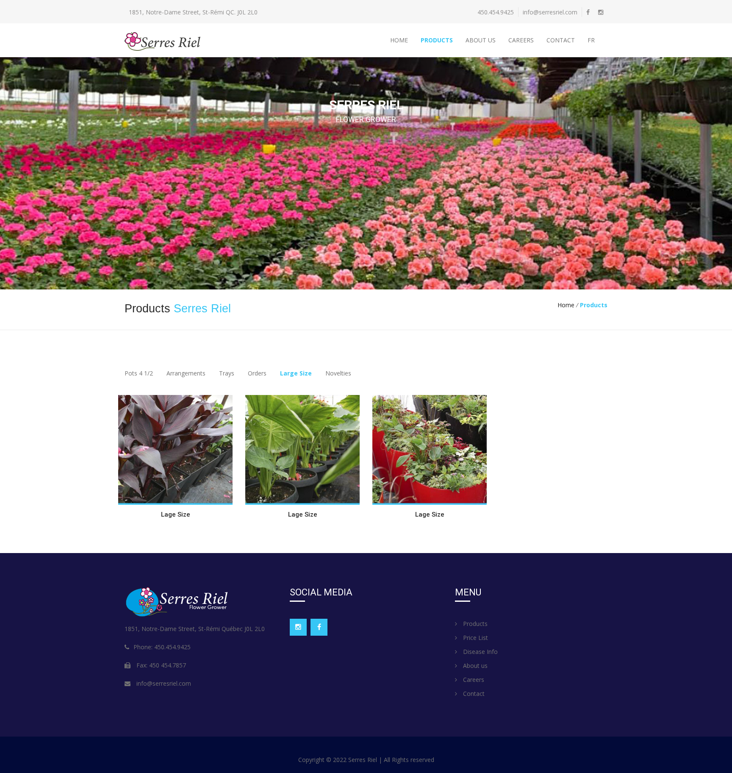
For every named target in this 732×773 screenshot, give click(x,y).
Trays (226, 373)
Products (437, 40)
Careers (521, 40)
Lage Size (175, 514)
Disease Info (479, 652)
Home (399, 40)
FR (591, 40)
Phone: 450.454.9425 (162, 647)
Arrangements (185, 373)
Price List (474, 638)
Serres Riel (363, 760)
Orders (257, 373)
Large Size (296, 373)
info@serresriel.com (550, 12)
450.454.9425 (495, 12)
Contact (560, 40)
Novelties (338, 373)
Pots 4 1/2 (139, 373)
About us (481, 40)
